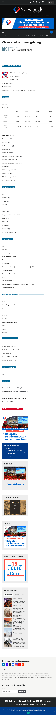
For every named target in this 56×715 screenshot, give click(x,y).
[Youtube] (43, 2)
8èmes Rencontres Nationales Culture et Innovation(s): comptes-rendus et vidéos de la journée (19, 601)
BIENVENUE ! (19, 704)
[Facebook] (37, 2)
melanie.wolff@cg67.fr (17, 388)
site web (4, 104)
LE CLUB (25, 704)
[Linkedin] (7, 664)
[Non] (54, 711)
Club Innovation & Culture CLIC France (28, 701)
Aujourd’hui (8, 594)
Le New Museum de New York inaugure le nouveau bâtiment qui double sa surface (19, 630)
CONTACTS (43, 704)
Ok (28, 712)
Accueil (12, 704)
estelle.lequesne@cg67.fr (20, 391)
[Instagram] (40, 2)
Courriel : (4, 688)
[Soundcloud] (46, 2)
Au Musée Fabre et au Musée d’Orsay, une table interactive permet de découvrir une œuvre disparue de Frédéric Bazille (19, 622)
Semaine (17, 594)
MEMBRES (31, 704)
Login (50, 2)
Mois (23, 594)
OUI (11, 139)
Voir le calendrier (7, 457)
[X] (34, 2)
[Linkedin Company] (30, 2)
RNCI (37, 704)
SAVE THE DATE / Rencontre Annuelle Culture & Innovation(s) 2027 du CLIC (16, 452)
